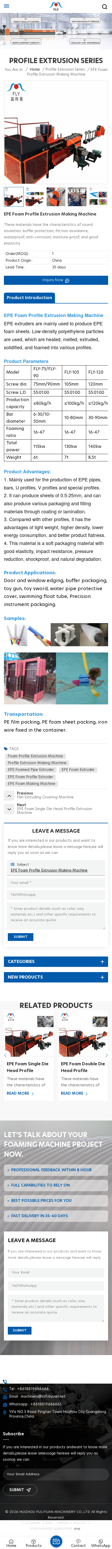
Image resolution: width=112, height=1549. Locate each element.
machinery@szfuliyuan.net (43, 1396)
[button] (5, 1055)
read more (18, 1093)
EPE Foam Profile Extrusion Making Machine (49, 870)
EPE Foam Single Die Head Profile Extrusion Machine (27, 1068)
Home (35, 69)
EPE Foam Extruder (78, 770)
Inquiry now (53, 280)
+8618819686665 (32, 1381)
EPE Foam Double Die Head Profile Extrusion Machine (83, 1068)
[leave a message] (56, 1541)
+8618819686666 (33, 1389)
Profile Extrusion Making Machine (37, 763)
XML (49, 1523)
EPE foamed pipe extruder (31, 770)
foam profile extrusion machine (35, 756)
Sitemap (32, 1523)
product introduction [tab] (29, 298)
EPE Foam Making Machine (31, 784)
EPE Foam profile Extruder (30, 777)
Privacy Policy (71, 1523)
